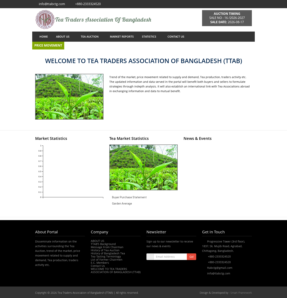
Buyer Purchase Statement (129, 197)
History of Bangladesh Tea (108, 253)
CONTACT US (176, 36)
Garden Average (122, 203)
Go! (191, 256)
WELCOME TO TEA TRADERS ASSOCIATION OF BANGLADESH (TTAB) (116, 270)
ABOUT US (63, 36)
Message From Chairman (107, 247)
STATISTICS (149, 36)
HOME (43, 36)
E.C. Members (100, 262)
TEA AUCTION (90, 36)
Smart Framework (241, 292)
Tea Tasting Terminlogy (106, 256)
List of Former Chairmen (106, 259)
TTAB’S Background (103, 244)
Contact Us (98, 266)
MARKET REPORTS (122, 36)
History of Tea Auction (105, 250)
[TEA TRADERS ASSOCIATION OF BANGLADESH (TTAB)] (115, 19)
